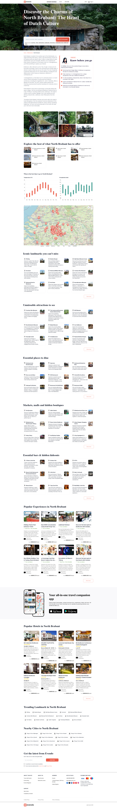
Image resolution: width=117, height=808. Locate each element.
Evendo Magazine (27, 782)
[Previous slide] (25, 516)
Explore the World (51, 1)
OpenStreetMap (28, 205)
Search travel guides (63, 39)
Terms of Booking (55, 799)
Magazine (67, 1)
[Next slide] (38, 516)
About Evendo (41, 778)
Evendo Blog (26, 780)
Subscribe (52, 760)
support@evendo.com (70, 780)
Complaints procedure (28, 793)
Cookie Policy (41, 766)
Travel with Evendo (28, 778)
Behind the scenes (41, 780)
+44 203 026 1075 (70, 778)
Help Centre (26, 791)
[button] (58, 235)
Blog (61, 1)
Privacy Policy (49, 766)
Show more (89, 296)
